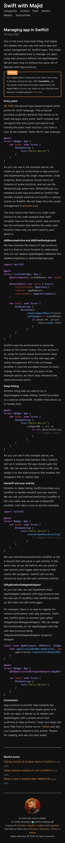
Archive (24, 10)
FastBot (40, 825)
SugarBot (54, 825)
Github (32, 832)
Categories (10, 10)
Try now (38, 92)
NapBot (31, 825)
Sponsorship (23, 15)
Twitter (45, 726)
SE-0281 (9, 105)
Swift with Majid (23, 6)
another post (30, 205)
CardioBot (21, 825)
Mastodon (44, 829)
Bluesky (34, 829)
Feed (35, 10)
